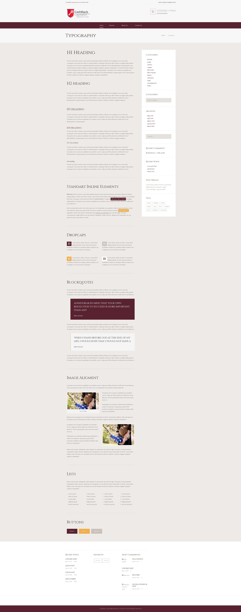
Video (149, 86)
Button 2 (84, 531)
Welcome (136, 575)
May (150, 116)
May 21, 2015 (68, 561)
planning (155, 210)
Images (149, 67)
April (150, 118)
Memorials (150, 70)
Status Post (150, 171)
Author (98, 560)
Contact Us (138, 25)
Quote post (150, 169)
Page (148, 80)
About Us (125, 25)
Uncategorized (151, 83)
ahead (149, 203)
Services (111, 25)
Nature (149, 75)
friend (149, 206)
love (148, 210)
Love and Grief (151, 166)
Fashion (149, 65)
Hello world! (161, 153)
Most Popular (151, 72)
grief (154, 206)
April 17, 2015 (135, 561)
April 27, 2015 (135, 577)
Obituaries (150, 78)
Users (106, 560)
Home (101, 25)
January (151, 124)
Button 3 (96, 531)
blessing (155, 203)
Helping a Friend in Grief (139, 585)
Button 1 (72, 531)
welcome (163, 210)
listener (166, 206)
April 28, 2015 (136, 588)
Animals (149, 59)
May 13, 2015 (68, 568)
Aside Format (70, 579)
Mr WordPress (150, 153)
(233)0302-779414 (166, 10)
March (150, 121)
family (163, 203)
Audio (149, 62)
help (160, 206)
